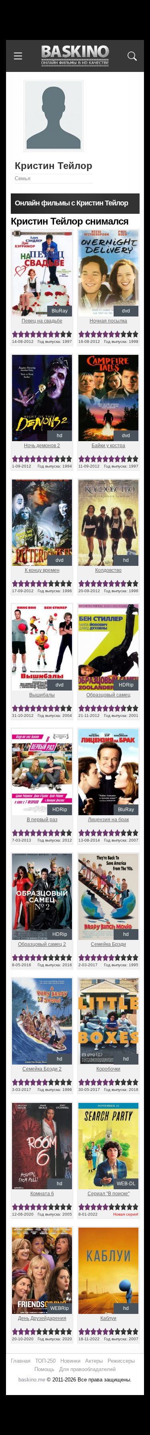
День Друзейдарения (42, 1318)
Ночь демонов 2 (42, 445)
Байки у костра (108, 445)
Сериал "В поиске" (109, 1193)
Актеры (94, 1361)
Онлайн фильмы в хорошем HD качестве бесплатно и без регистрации (75, 56)
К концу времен (42, 570)
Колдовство (108, 570)
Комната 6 (42, 1193)
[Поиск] (132, 56)
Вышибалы (42, 695)
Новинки (70, 1361)
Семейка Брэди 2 (42, 1069)
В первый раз (42, 819)
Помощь (44, 1369)
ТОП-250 (45, 1361)
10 (69, 334)
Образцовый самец (108, 695)
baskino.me (31, 1380)
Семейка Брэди (108, 944)
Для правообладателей (87, 1369)
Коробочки (108, 1069)
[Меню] (18, 56)
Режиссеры (121, 1361)
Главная (20, 1361)
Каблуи (108, 1318)
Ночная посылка (108, 321)
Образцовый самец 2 (42, 944)
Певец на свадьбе (42, 321)
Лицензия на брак (108, 819)
